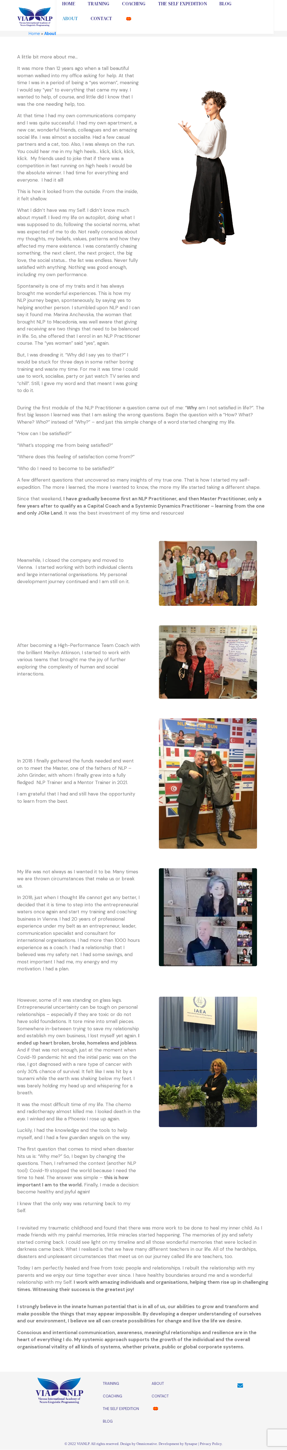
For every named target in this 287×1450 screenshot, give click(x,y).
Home (34, 33)
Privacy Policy (211, 1444)
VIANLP (83, 1444)
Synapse (191, 1444)
